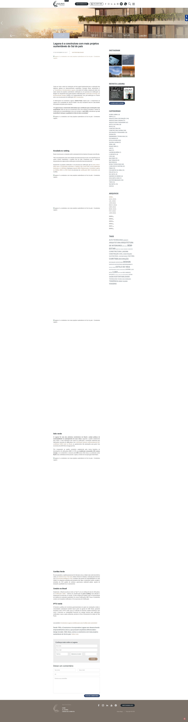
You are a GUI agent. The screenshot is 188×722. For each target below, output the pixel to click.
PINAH (111, 168)
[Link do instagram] (115, 60)
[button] (186, 23)
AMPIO (111, 116)
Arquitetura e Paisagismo (117, 122)
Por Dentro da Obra (115, 170)
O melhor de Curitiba (115, 166)
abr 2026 (112, 207)
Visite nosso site (81, 3)
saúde (111, 277)
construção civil (116, 254)
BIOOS (111, 126)
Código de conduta (68, 711)
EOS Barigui (112, 138)
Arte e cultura (114, 124)
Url (55, 674)
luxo (115, 272)
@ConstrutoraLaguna (114, 53)
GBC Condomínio (78, 97)
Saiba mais (75, 634)
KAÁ (110, 150)
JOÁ (110, 148)
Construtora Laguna (116, 130)
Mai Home (112, 158)
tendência (113, 281)
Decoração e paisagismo (117, 132)
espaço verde (112, 267)
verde (120, 281)
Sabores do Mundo (115, 176)
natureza (111, 274)
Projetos (112, 172)
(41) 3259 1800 (97, 4)
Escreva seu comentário (61, 678)
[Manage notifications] (184, 719)
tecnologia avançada (124, 279)
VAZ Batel (112, 184)
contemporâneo (123, 256)
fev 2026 (112, 211)
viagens (113, 284)
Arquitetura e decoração (117, 118)
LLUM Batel (112, 154)
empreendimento (128, 264)
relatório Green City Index (65, 576)
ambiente (125, 240)
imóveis (118, 269)
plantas (116, 274)
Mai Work (112, 162)
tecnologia (113, 279)
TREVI (110, 182)
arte (123, 245)
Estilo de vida (113, 140)
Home (64, 708)
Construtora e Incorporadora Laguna (65, 90)
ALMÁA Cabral (113, 114)
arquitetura (115, 243)
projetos (121, 274)
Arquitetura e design (116, 120)
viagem (125, 281)
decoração (124, 259)
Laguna (127, 269)
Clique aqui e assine (117, 103)
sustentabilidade (122, 277)
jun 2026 (112, 203)
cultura (131, 256)
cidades (125, 249)
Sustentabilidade (78, 52)
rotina (130, 274)
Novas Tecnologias (115, 164)
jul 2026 (112, 201)
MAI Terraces (113, 160)
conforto (130, 249)
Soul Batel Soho (114, 178)
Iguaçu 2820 (112, 146)
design (127, 262)
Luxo (110, 156)
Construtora (113, 128)
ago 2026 (112, 199)
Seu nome (57, 670)
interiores (122, 269)
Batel (126, 245)
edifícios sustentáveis (115, 264)
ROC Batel (112, 174)
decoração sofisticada (116, 262)
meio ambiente (127, 272)
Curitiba (113, 259)
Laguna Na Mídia (114, 152)
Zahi (110, 186)
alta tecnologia (116, 240)
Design (111, 134)
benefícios (118, 249)
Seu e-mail (82, 670)
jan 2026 (112, 213)
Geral (111, 144)
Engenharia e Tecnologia (117, 136)
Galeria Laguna (114, 142)
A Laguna (65, 709)
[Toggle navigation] (133, 3)
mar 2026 (112, 209)
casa (122, 249)
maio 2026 (113, 205)
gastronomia (112, 269)
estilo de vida (123, 267)
